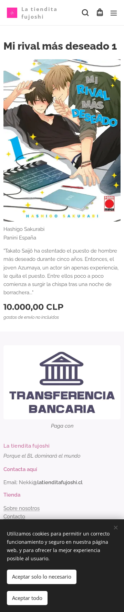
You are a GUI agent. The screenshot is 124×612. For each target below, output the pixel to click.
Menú (114, 13)
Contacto (14, 516)
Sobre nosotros (21, 508)
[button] (85, 12)
